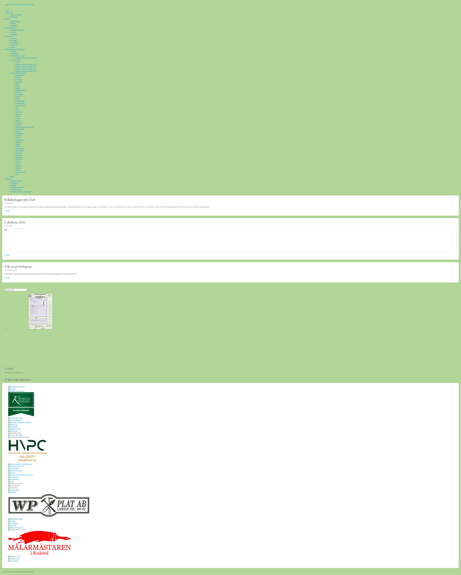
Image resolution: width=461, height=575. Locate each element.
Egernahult (19, 94)
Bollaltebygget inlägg (17, 30)
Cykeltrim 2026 (15, 222)
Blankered (18, 81)
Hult (16, 107)
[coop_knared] (13, 561)
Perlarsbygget (19, 140)
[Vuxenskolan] (13, 523)
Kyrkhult (18, 118)
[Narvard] (11, 473)
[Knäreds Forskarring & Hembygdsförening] (230, 4)
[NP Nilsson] (12, 426)
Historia (13, 23)
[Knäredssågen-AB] (15, 418)
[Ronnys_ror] (13, 424)
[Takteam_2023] (14, 558)
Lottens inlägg (15, 21)
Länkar (13, 47)
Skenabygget (19, 151)
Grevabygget (19, 103)
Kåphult (17, 120)
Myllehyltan (19, 133)
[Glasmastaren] (13, 479)
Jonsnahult (19, 112)
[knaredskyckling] (21, 416)
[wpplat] (49, 517)
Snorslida (18, 153)
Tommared (18, 157)
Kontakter (14, 40)
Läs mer (7, 210)
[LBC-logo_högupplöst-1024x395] (20, 422)
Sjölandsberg (19, 148)
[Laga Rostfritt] (13, 468)
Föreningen (9, 36)
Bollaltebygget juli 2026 (20, 200)
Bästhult (18, 88)
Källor (12, 176)
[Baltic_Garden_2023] (16, 527)
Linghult (18, 131)
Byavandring (15, 183)
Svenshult (18, 155)
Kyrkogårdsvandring (17, 187)
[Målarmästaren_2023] (39, 554)
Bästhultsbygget (20, 90)
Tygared (18, 163)
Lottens (8, 19)
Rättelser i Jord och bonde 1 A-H (25, 64)
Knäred (17, 116)
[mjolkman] (12, 492)
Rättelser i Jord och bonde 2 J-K (25, 66)
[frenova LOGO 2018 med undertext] (20, 475)
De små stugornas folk (18, 56)
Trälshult (18, 161)
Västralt (17, 170)
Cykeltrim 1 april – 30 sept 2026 (21, 192)
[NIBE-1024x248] (14, 429)
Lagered (18, 125)
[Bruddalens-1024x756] (16, 387)
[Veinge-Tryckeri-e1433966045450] (20, 464)
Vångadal (18, 168)
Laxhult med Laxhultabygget (24, 127)
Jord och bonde (16, 60)
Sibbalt (17, 144)
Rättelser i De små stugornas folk (26, 58)
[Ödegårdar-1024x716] (16, 466)
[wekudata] (12, 525)
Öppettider (14, 17)
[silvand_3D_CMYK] (15, 435)
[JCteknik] (12, 389)
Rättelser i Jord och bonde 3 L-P (25, 69)
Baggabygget (19, 75)
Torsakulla (18, 159)
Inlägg (17, 62)
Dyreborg (18, 92)
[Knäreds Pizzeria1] (15, 470)
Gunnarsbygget (20, 105)
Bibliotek (13, 51)
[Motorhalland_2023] (15, 519)
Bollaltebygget (10, 28)
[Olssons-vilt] (13, 431)
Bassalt (17, 77)
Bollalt (17, 84)
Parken (17, 138)
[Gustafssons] (13, 477)
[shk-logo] (12, 521)
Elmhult (17, 97)
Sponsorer (14, 45)
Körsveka (18, 122)
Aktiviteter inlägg (16, 181)
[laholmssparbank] (14, 420)
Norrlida (18, 135)
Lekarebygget (19, 129)
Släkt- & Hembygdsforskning (15, 49)
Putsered (18, 142)
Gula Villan (9, 12)
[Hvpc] (27, 462)
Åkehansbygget (20, 172)
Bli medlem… (15, 43)
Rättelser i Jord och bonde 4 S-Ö (26, 71)
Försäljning (14, 53)
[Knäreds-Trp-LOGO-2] (16, 391)
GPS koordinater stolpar (18, 73)
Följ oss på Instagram (18, 266)
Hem (7, 10)
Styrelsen (14, 38)
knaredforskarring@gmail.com (14, 373)
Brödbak (13, 185)
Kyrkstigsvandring (16, 189)
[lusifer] (11, 481)
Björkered (18, 79)
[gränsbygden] (13, 490)
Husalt (17, 110)
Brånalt (17, 86)
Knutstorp (18, 114)
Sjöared (18, 146)
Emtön (17, 99)
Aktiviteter (9, 179)
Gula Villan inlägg (16, 15)
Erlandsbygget (20, 101)
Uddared (18, 166)
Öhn (16, 174)
